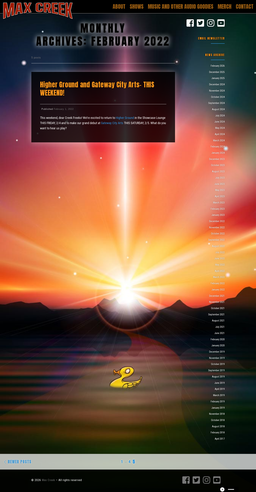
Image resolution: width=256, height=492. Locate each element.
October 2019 (218, 364)
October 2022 (218, 233)
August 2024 (218, 109)
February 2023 (218, 208)
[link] (125, 118)
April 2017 (220, 438)
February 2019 (218, 401)
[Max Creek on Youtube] (221, 23)
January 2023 (218, 215)
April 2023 (220, 196)
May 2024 (220, 128)
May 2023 (220, 190)
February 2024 (218, 146)
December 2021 (217, 295)
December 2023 (217, 159)
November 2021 (217, 302)
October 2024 (218, 97)
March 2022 (219, 277)
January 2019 (218, 407)
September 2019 (216, 370)
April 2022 (220, 271)
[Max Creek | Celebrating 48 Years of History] (38, 10)
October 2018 (218, 420)
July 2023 (220, 177)
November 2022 (217, 227)
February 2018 (218, 432)
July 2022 (220, 252)
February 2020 (218, 339)
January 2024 (218, 152)
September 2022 (216, 239)
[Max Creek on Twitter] (200, 23)
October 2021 (218, 308)
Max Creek (48, 480)
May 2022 (220, 264)
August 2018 (218, 426)
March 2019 (219, 395)
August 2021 (218, 320)
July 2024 (220, 115)
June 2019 (219, 382)
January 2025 (218, 78)
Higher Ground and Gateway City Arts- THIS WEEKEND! (97, 89)
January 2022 (218, 289)
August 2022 (218, 246)
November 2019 (217, 358)
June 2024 (219, 121)
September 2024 (216, 103)
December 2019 (217, 351)
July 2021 (220, 326)
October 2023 (218, 165)
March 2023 (219, 202)
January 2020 (218, 345)
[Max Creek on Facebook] (190, 23)
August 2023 (218, 171)
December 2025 (217, 72)
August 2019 (218, 376)
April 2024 (220, 134)
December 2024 (217, 84)
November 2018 (217, 413)
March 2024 (219, 140)
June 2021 (219, 333)
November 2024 (217, 90)
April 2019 (220, 389)
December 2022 (217, 221)
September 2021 (216, 314)
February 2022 (218, 283)
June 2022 (219, 258)
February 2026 (218, 65)
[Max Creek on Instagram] (210, 23)
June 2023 (219, 184)
